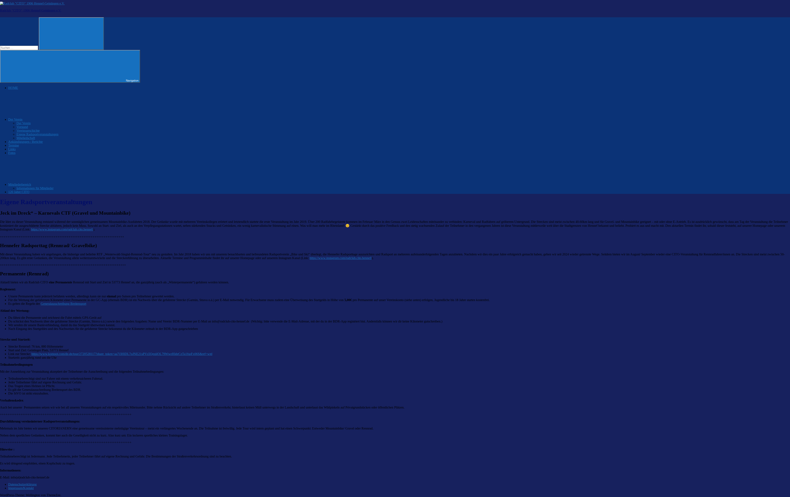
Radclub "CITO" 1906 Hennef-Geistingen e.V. (30, 10)
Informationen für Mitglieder (34, 188)
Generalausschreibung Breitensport (63, 303)
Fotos (11, 153)
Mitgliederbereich (19, 184)
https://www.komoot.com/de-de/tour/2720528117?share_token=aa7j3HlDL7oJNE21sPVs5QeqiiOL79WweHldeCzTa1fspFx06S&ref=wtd (121, 354)
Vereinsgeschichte (28, 130)
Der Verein (15, 119)
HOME (13, 88)
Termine (13, 145)
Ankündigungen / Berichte (25, 141)
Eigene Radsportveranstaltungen (37, 134)
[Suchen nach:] (19, 47)
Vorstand (22, 127)
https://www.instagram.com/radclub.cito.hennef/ (62, 229)
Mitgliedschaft (25, 138)
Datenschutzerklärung (22, 484)
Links (12, 149)
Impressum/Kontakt (21, 488)
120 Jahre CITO (18, 192)
